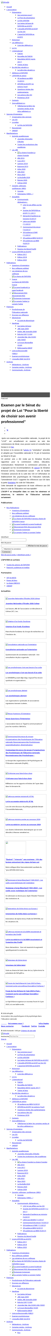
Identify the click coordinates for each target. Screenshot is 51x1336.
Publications (22, 246)
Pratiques (10, 307)
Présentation (16, 12)
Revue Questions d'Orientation (18, 719)
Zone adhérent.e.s (18, 103)
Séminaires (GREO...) (25, 194)
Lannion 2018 (22, 164)
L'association (12, 10)
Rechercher (5, 1036)
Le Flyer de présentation (26, 18)
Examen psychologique (20, 356)
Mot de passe (6, 543)
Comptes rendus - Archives (22, 367)
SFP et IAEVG (11, 578)
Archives (10, 362)
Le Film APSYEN (23, 21)
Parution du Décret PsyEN (26, 249)
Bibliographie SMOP (24, 348)
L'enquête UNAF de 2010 (21, 359)
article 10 (27, 450)
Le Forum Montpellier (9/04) (27, 1308)
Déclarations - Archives (20, 364)
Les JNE (15, 150)
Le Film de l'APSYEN (24, 125)
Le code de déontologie (25, 320)
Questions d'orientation (20, 265)
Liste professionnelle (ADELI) (22, 1313)
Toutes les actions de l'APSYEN (18, 565)
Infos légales (44, 1023)
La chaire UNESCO (13, 583)
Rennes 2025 (22, 180)
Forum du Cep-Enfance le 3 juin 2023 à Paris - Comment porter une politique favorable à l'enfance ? (23, 994)
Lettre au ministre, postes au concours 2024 (23, 824)
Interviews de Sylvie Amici (15, 965)
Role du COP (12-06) (24, 334)
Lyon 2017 (21, 161)
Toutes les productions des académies (31, 1156)
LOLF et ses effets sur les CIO (34, 1206)
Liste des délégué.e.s (25, 45)
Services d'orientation (14, 114)
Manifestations (12, 133)
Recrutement (16, 128)
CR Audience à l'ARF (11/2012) (34, 1225)
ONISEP (15, 131)
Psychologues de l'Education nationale (26, 1280)
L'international (17, 51)
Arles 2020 (21, 169)
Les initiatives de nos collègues (23, 516)
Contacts (15, 100)
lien (12, 447)
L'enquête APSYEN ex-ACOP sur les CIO (31, 1063)
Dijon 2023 (21, 175)
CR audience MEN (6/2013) (33, 238)
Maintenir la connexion (12, 549)
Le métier (15, 122)
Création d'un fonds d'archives (18, 627)
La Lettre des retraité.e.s (26, 70)
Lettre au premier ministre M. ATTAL (19, 801)
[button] (25, 394)
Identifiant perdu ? (24, 555)
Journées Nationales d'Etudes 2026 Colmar (22, 603)
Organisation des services (21, 117)
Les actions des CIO (24, 95)
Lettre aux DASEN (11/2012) (33, 1220)
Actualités (15, 197)
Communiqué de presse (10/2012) (36, 1223)
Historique (16, 40)
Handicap (15, 323)
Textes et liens (22, 65)
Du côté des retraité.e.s (20, 67)
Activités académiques (20, 136)
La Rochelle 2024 (23, 177)
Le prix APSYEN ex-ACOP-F (21, 252)
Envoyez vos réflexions (20, 315)
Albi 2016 (20, 158)
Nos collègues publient (20, 268)
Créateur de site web (28, 1031)
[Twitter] (7, 431)
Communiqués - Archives (21, 370)
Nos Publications (13, 508)
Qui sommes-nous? (24, 15)
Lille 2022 (20, 172)
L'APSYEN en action (19, 76)
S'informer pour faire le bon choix (19, 778)
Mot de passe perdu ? (9, 555)
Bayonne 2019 (22, 166)
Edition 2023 (22, 260)
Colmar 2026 (22, 183)
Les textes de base (24, 326)
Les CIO (15, 120)
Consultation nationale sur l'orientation (21, 649)
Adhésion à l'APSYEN (20, 73)
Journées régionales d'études (28, 1154)
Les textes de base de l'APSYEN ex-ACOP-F (33, 1060)
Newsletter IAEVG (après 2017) (28, 1088)
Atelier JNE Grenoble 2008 (27, 331)
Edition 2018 (22, 257)
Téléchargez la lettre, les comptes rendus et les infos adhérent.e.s (26, 109)
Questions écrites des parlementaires (31, 1110)
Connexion (6, 552)
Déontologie (16, 318)
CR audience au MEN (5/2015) (28, 1104)
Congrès (20, 191)
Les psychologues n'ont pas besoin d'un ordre (24, 673)
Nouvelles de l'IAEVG (25, 56)
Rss (18, 1333)
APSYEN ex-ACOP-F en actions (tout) (30, 1107)
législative (12, 482)
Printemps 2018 (23, 98)
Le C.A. (14, 48)
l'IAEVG (20, 54)
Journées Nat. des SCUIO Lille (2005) (31, 1305)
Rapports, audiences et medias (18, 567)
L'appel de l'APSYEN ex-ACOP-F (28, 1066)
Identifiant (5, 537)
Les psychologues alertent (16, 696)
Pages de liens (12, 580)
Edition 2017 (22, 254)
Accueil (9, 7)
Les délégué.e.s (17, 43)
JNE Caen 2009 (23, 329)
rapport (37, 468)
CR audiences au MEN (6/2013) (34, 1231)
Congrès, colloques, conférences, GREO (26, 1192)
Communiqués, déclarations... (28, 1203)
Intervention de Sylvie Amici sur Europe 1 (21, 914)
